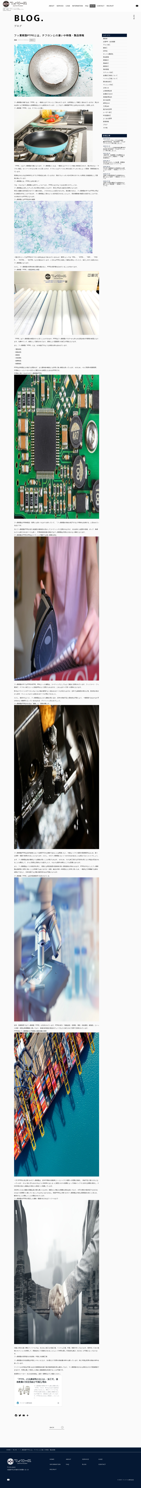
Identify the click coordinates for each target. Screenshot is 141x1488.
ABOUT (51, 6)
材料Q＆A (106, 103)
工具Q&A (106, 106)
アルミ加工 (106, 45)
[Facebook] (16, 1415)
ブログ (105, 124)
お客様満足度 (107, 91)
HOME (52, 1459)
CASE (68, 6)
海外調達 (106, 69)
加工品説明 (106, 100)
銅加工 (105, 48)
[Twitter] (20, 1415)
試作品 (105, 51)
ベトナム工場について (110, 78)
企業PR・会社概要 (109, 41)
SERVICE (60, 6)
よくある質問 (107, 118)
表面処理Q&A (107, 97)
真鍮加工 (106, 63)
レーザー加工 (107, 112)
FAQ (86, 6)
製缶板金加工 (107, 81)
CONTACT (100, 6)
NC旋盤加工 (107, 115)
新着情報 (106, 121)
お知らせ (106, 88)
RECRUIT (110, 6)
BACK (52, 1427)
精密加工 (106, 66)
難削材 (105, 38)
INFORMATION (77, 6)
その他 (105, 127)
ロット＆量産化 (108, 54)
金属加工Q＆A (107, 94)
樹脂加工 (32, 40)
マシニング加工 (108, 84)
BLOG (92, 6)
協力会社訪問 (107, 109)
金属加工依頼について (110, 75)
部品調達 (106, 57)
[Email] (24, 1415)
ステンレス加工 (108, 72)
